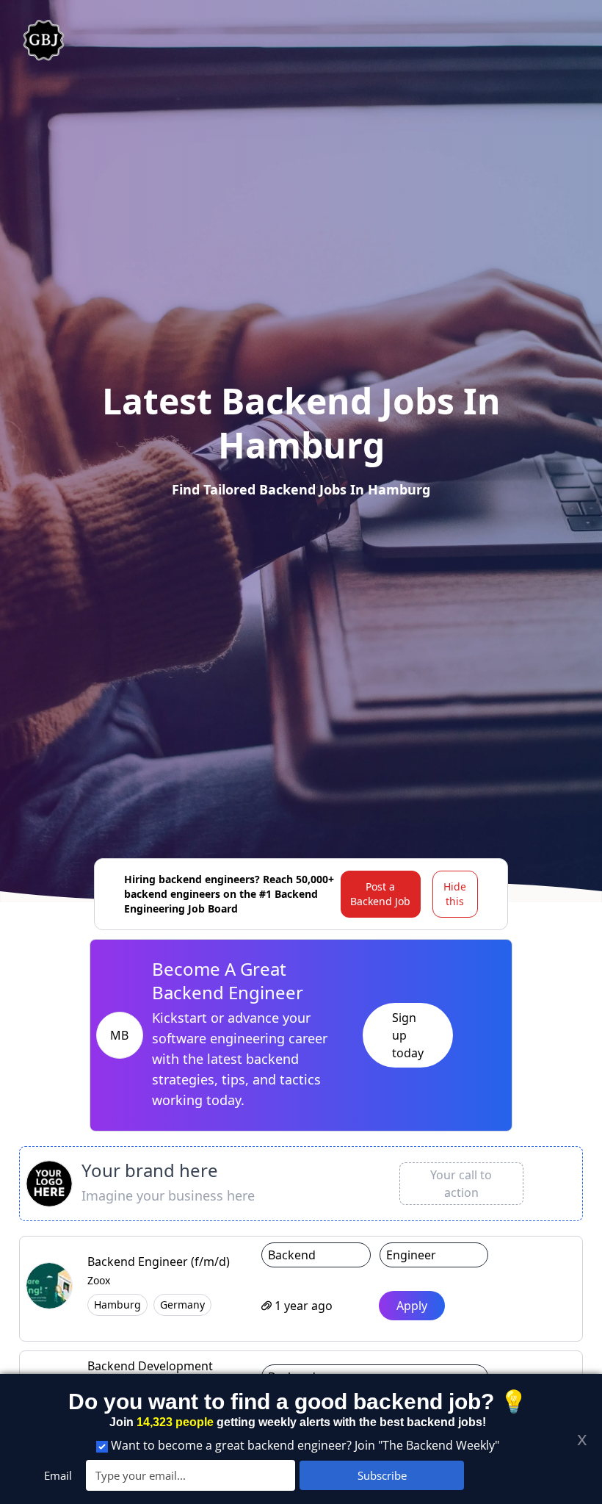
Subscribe (382, 1475)
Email (58, 1475)
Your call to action (461, 1184)
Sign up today (408, 1035)
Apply (411, 1306)
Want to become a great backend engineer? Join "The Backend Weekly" (305, 1445)
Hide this (454, 893)
